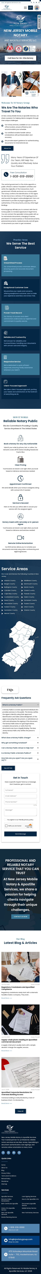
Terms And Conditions (8, 1176)
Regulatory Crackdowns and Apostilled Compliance (17, 988)
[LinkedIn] (36, 2)
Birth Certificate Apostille (9, 1204)
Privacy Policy (5, 1173)
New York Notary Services (30, 1213)
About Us (7, 148)
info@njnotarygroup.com (13, 2)
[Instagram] (39, 2)
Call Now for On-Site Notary (20, 58)
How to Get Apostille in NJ (30, 1199)
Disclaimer (4, 1181)
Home (3, 1165)
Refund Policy (5, 1179)
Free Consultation (30, 8)
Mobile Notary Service (29, 1208)
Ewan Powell (35, 984)
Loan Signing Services (29, 1196)
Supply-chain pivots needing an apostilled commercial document (19, 1041)
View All (20, 1111)
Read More (5, 998)
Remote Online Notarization (6, 1200)
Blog (2, 1170)
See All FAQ (8, 768)
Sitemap (4, 1184)
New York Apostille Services (7, 1213)
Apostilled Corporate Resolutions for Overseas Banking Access (16, 1093)
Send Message (20, 834)
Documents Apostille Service (29, 1204)
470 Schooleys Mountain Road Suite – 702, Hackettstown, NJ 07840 (23, 1254)
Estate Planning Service (9, 1217)
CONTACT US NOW (20, 917)
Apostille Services (7, 1196)
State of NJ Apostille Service (8, 1209)
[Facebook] (31, 2)
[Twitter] (33, 2)
